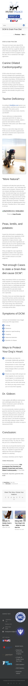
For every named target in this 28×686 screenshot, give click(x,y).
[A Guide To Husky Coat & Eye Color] (7, 511)
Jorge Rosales (16, 214)
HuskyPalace (7, 482)
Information (8, 483)
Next (23, 34)
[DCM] (14, 139)
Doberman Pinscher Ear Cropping (19, 651)
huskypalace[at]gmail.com (12, 631)
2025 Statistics (20, 664)
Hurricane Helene (19, 672)
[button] (3, 520)
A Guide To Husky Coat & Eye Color (6, 523)
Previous (17, 34)
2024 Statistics (20, 668)
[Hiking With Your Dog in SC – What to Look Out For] (20, 511)
